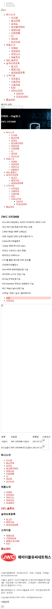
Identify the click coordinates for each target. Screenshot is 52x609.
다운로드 (15, 78)
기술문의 (15, 81)
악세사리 (10, 500)
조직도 (14, 23)
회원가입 (15, 69)
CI (12, 35)
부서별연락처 (18, 27)
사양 (8, 298)
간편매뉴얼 (11, 538)
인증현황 (15, 33)
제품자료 (10, 535)
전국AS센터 (22, 96)
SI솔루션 (15, 57)
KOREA (9, 3)
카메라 (14, 48)
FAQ (13, 87)
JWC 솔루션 (12, 60)
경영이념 (15, 30)
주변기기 (15, 54)
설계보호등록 (18, 72)
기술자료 (15, 84)
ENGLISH (10, 5)
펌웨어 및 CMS (12, 541)
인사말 (14, 17)
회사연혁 (15, 20)
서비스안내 (16, 90)
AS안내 (20, 93)
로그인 (14, 66)
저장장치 (15, 51)
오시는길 (15, 41)
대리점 (14, 38)
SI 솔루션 (10, 503)
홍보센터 (10, 99)
